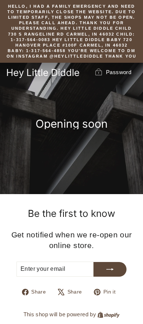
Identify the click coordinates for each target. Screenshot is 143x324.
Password (118, 72)
